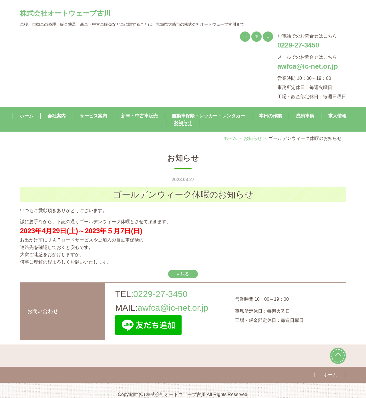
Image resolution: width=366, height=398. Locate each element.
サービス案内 (93, 115)
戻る (183, 273)
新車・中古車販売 (139, 115)
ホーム (26, 115)
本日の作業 (270, 115)
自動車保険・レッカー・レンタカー (208, 115)
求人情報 (337, 115)
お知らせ (183, 122)
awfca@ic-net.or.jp (307, 66)
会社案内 (56, 115)
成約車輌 (305, 115)
